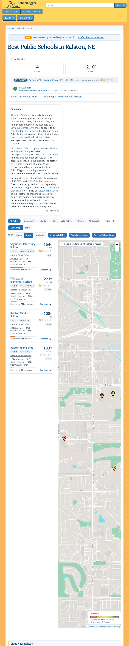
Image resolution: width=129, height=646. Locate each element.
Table (27, 227)
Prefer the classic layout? (91, 37)
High (54, 220)
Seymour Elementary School (43, 80)
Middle (43, 220)
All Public (14, 220)
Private (80, 220)
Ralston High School (33, 148)
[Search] (117, 5)
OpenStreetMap (114, 626)
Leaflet (92, 626)
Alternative (66, 220)
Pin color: (103, 235)
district (23, 134)
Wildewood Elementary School (33, 90)
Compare (44, 269)
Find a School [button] (12, 11)
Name (19, 235)
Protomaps (102, 626)
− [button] (117, 249)
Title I (110, 221)
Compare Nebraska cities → (25, 96)
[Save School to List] (50, 270)
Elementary (29, 220)
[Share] (123, 5)
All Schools (94, 220)
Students (40, 235)
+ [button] (117, 244)
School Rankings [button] (31, 11)
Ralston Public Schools (20, 255)
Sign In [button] (10, 17)
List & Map (15, 227)
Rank (28, 235)
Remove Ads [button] (25, 17)
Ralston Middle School (19, 315)
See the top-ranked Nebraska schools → (64, 96)
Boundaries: (79, 235)
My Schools (56, 235)
